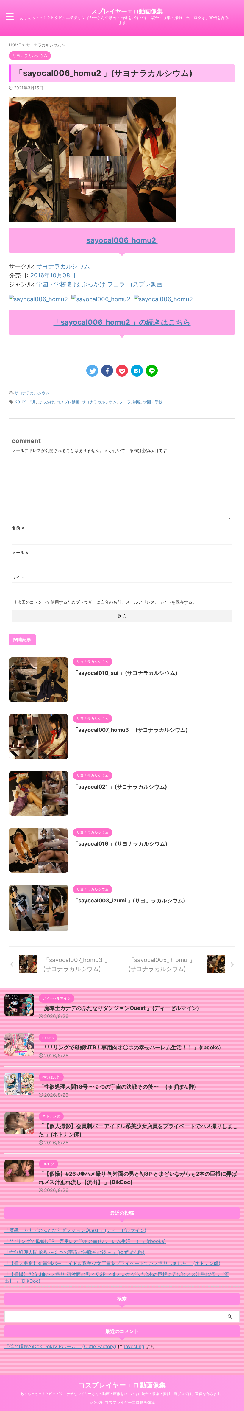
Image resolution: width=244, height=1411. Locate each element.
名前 (18, 527)
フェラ (116, 284)
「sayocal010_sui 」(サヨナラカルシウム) (125, 673)
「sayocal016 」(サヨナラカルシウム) (120, 843)
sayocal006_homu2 (122, 240)
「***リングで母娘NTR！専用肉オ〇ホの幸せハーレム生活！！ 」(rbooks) (130, 1047)
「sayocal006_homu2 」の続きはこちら (122, 322)
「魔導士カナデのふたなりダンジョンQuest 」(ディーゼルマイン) (119, 1008)
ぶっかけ (93, 284)
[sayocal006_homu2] (39, 299)
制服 (74, 284)
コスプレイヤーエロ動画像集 (124, 11)
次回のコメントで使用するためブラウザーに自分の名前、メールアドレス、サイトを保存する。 (106, 602)
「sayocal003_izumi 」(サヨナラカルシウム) (129, 900)
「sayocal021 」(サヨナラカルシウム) (120, 787)
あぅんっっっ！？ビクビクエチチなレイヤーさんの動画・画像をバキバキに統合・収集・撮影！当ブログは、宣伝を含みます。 (122, 1393)
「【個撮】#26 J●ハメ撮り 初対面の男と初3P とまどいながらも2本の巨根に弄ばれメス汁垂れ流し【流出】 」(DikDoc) (116, 1277)
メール (20, 552)
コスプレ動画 (144, 284)
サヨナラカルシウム (63, 266)
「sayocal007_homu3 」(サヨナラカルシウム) (130, 730)
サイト (18, 577)
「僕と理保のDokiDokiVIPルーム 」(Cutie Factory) (60, 1346)
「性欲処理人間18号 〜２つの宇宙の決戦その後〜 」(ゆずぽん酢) (117, 1087)
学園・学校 (51, 284)
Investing (134, 1346)
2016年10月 (25, 402)
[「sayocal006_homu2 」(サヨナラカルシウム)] (137, 371)
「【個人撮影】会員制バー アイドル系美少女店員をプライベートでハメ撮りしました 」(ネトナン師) (112, 1263)
